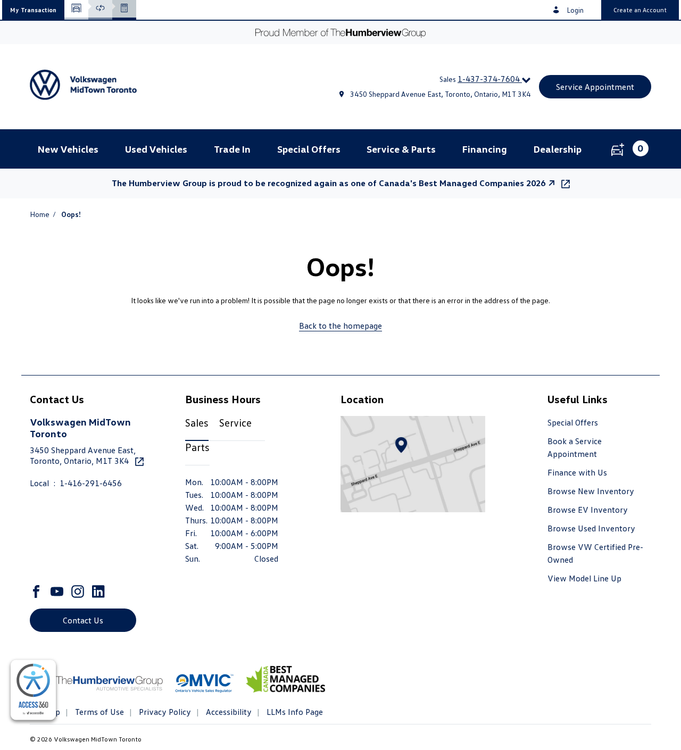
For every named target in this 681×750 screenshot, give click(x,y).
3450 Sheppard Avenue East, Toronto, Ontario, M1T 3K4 (440, 93)
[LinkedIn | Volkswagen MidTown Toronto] (99, 591)
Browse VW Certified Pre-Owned (595, 553)
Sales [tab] (197, 422)
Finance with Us (577, 472)
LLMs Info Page (293, 711)
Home (39, 214)
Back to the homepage (340, 325)
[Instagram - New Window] (79, 591)
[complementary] (33, 690)
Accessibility (228, 711)
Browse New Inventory (590, 491)
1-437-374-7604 (490, 78)
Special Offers (572, 422)
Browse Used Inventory (591, 528)
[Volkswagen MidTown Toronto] (130, 87)
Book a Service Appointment (574, 447)
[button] (33, 10)
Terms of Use (98, 711)
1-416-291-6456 (91, 483)
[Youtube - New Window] (58, 591)
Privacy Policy (164, 711)
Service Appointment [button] (595, 86)
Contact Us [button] (83, 620)
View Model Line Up (584, 578)
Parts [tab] (197, 446)
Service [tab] (235, 422)
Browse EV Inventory (587, 509)
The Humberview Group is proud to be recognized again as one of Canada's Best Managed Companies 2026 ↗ (334, 183)
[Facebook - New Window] (37, 591)
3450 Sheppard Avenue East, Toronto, (83, 455)
